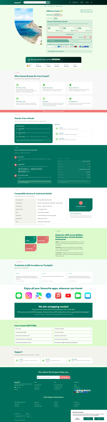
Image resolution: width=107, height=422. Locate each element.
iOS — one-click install (23, 169)
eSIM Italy (56, 404)
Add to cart (76, 40)
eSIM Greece (76, 402)
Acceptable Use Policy (58, 386)
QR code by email (22, 171)
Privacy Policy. (96, 415)
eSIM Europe (16, 406)
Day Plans (49, 18)
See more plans (69, 34)
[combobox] (35, 2)
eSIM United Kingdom (38, 406)
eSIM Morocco (36, 404)
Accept (88, 418)
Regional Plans (36, 388)
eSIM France (56, 406)
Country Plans (36, 386)
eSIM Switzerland (77, 404)
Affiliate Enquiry (77, 386)
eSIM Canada (16, 404)
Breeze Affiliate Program (58, 384)
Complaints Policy (57, 388)
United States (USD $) (19, 416)
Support (75, 384)
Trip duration (49, 14)
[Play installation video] (81, 203)
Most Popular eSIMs (37, 384)
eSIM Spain (56, 402)
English (28, 416)
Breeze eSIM (18, 420)
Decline (99, 418)
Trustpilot (72, 44)
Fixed (55, 18)
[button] (70, 2)
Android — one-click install (36, 169)
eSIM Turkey (36, 402)
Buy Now (52, 40)
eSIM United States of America (19, 402)
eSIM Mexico (76, 406)
